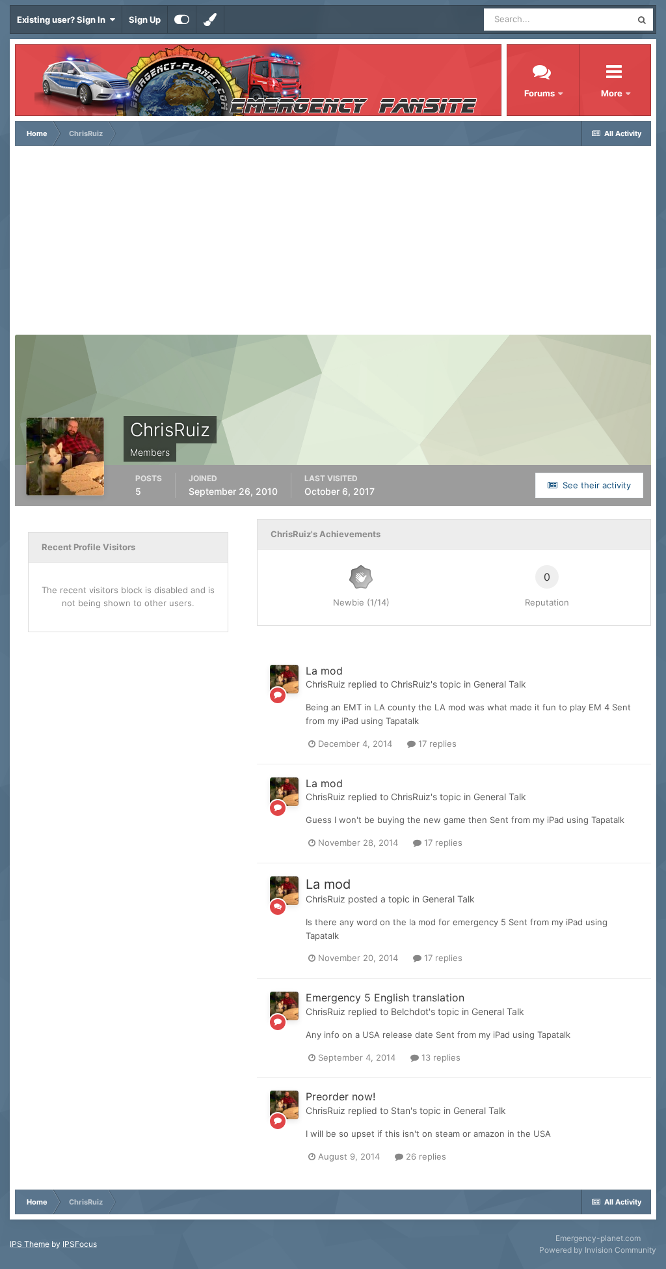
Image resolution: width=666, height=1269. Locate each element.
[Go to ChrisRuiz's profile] (284, 679)
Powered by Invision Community (597, 1250)
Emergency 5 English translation (385, 997)
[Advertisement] (333, 243)
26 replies (424, 1156)
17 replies (436, 743)
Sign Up (145, 19)
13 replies (439, 1057)
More (612, 93)
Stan (400, 1110)
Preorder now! (340, 1096)
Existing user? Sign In (63, 19)
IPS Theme (29, 1244)
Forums (539, 93)
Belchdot (410, 1011)
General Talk (499, 684)
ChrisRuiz (325, 684)
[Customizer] (182, 19)
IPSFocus (79, 1244)
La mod (324, 670)
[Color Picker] (210, 19)
